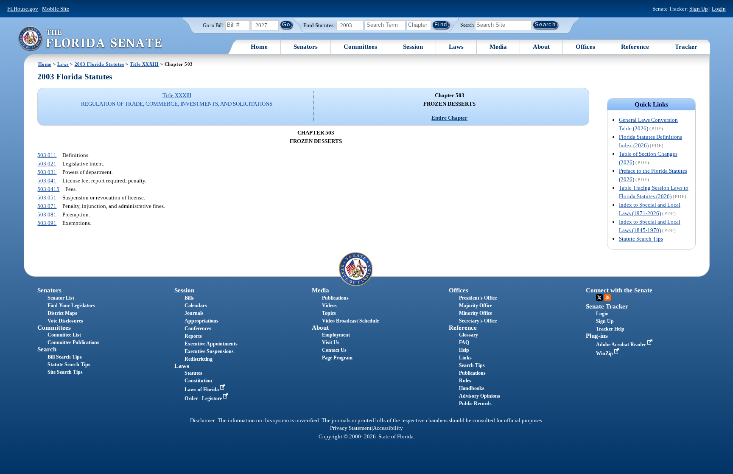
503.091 (46, 223)
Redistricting (199, 359)
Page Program (337, 358)
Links (465, 358)
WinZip (605, 353)
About (541, 46)
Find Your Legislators (71, 306)
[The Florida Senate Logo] (90, 38)
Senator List (61, 298)
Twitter (599, 297)
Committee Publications (73, 342)
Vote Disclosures (65, 321)
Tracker (686, 46)
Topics (329, 313)
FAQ (464, 342)
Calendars (196, 306)
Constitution (198, 381)
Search (467, 24)
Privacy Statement (351, 428)
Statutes (193, 373)
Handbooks (471, 388)
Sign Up (698, 9)
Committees (360, 46)
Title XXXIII (144, 64)
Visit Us (330, 342)
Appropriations (201, 321)
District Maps (62, 313)
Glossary (468, 335)
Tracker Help (610, 329)
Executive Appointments (211, 344)
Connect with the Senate (619, 290)
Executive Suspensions (209, 351)
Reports (193, 336)
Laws (456, 46)
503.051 (46, 197)
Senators (306, 46)
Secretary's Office (478, 321)
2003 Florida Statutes (99, 64)
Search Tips (472, 365)
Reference (635, 46)
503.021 (46, 163)
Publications (335, 298)
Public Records (475, 404)
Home (259, 46)
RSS (607, 297)
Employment (336, 335)
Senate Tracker (607, 306)
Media (498, 46)
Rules (465, 381)
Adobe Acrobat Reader (621, 345)
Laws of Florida (202, 390)
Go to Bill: (213, 25)
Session (413, 46)
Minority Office (475, 313)
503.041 (46, 180)
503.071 (46, 206)
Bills (189, 298)
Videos (329, 306)
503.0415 (48, 189)
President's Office (478, 298)
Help (464, 350)
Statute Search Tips (641, 239)
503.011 (46, 155)
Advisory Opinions (479, 396)
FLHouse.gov (22, 9)
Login (719, 9)
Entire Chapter (449, 118)
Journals (194, 313)
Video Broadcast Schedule (350, 321)
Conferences (198, 328)
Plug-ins (597, 335)
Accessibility (388, 428)
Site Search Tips (65, 372)
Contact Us (334, 350)
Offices (585, 46)
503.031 (46, 172)
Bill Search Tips (65, 357)
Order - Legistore (204, 398)
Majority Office (475, 306)
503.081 (46, 214)
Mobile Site (55, 9)
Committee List (64, 335)
